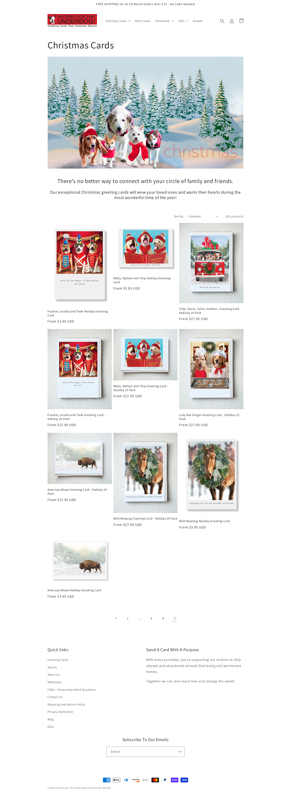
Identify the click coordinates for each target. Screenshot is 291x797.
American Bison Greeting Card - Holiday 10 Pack (77, 491)
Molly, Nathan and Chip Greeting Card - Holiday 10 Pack (140, 388)
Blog (51, 719)
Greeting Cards (58, 660)
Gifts (51, 727)
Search (52, 667)
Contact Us (55, 697)
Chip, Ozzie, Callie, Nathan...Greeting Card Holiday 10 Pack (209, 311)
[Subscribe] (179, 752)
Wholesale (55, 682)
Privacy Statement (60, 712)
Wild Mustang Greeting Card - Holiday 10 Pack (145, 518)
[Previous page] (116, 618)
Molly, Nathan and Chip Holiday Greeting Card (142, 280)
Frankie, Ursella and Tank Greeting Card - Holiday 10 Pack (77, 417)
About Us (54, 674)
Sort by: (179, 216)
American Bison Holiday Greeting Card (74, 590)
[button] (117, 20)
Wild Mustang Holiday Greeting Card (204, 521)
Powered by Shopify (99, 787)
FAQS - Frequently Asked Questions (72, 689)
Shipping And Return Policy (66, 704)
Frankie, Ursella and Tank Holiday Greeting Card (78, 313)
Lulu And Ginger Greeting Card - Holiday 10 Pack (209, 417)
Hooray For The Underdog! (72, 787)
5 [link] (175, 618)
